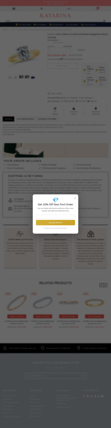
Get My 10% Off (55, 223)
